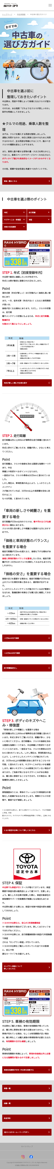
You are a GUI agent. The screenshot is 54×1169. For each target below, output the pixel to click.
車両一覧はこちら (10, 181)
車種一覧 (7, 1088)
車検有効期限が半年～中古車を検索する (19, 1070)
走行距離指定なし (10, 668)
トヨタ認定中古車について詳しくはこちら (19, 830)
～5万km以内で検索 (11, 638)
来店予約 (7, 1118)
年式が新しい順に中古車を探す (15, 383)
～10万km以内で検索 (12, 653)
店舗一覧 (7, 1103)
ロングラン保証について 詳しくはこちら (13, 967)
